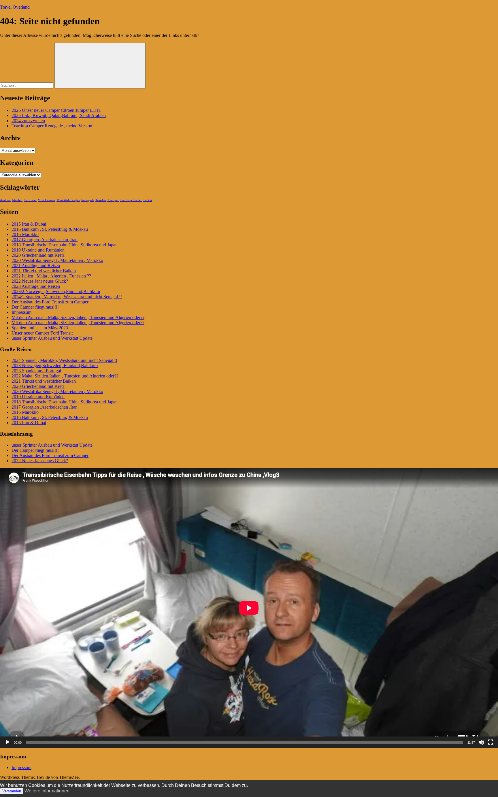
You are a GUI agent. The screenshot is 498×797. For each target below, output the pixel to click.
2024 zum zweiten (28, 120)
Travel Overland (15, 7)
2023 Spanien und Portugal (36, 370)
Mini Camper (46, 200)
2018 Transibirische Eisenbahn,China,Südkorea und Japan (65, 244)
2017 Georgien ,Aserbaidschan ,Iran (45, 239)
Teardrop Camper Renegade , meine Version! (53, 125)
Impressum (21, 312)
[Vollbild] (490, 742)
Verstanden (11, 791)
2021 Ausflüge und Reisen (36, 265)
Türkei (147, 200)
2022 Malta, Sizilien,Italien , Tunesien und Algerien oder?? (65, 375)
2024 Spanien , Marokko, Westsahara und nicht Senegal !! (64, 360)
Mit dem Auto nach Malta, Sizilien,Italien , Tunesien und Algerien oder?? (78, 317)
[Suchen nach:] (27, 85)
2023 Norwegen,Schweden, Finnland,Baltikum (55, 365)
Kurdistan (30, 200)
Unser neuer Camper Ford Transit (42, 332)
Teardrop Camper (107, 200)
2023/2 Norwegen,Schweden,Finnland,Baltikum (56, 291)
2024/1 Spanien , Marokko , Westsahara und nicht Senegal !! (67, 296)
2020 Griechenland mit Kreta (38, 255)
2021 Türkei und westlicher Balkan (44, 270)
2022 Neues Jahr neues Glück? (40, 281)
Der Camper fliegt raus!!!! (35, 307)
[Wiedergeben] (7, 742)
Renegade (87, 200)
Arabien (5, 200)
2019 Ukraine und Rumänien (38, 250)
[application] (249, 608)
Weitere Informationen (46, 790)
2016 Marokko (25, 234)
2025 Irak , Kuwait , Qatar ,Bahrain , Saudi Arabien (59, 115)
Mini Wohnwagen (68, 200)
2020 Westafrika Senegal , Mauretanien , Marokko (57, 260)
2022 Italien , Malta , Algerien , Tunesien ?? (51, 275)
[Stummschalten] (481, 742)
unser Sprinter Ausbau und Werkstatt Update (52, 338)
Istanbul (17, 200)
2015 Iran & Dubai (29, 224)
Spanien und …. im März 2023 (40, 327)
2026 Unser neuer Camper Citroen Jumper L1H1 (56, 110)
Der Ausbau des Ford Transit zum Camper (50, 301)
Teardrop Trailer (131, 200)
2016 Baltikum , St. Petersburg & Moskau (50, 229)
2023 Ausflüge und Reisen (36, 286)
